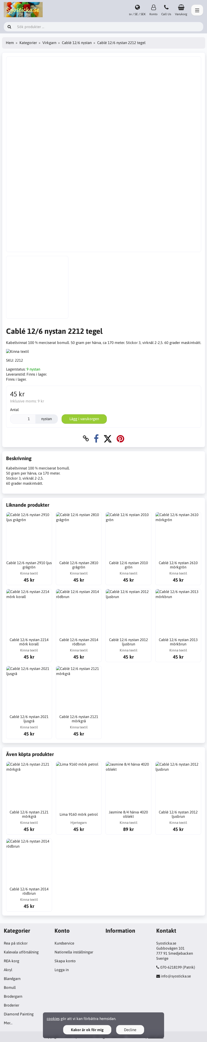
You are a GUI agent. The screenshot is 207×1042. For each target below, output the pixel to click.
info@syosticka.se (176, 976)
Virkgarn (49, 42)
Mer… (8, 1023)
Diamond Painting (19, 1014)
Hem (10, 42)
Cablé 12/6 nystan (77, 42)
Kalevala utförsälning (21, 952)
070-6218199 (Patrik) (177, 967)
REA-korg (11, 961)
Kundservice (64, 943)
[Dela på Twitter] (108, 438)
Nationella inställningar (74, 952)
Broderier (11, 1005)
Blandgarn (12, 978)
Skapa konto (65, 961)
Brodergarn (13, 996)
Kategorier (28, 42)
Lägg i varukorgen (84, 419)
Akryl (8, 970)
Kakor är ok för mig (87, 1030)
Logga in (62, 970)
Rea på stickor (16, 943)
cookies (53, 1018)
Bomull (10, 987)
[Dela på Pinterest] (120, 438)
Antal (14, 409)
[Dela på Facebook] (96, 438)
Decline (130, 1030)
